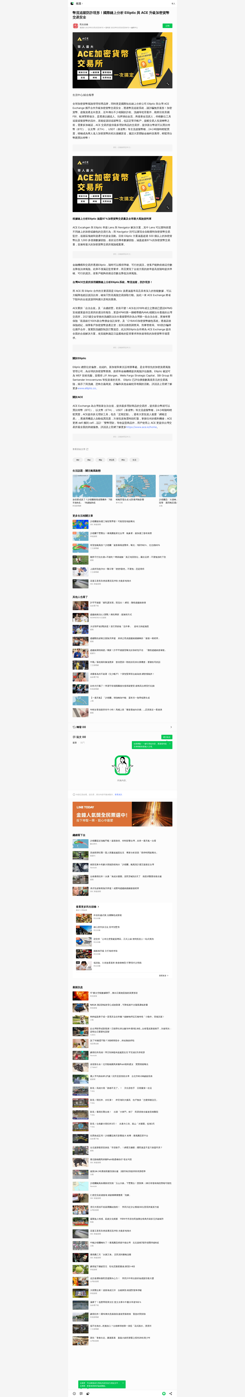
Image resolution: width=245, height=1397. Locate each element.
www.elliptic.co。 (88, 388)
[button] (74, 1393)
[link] (81, 1393)
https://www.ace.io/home (141, 427)
